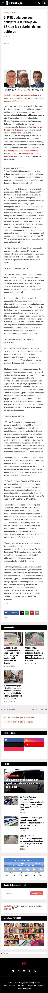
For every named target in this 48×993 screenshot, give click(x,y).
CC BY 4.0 (7, 909)
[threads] (34, 754)
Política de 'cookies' (24, 989)
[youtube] (34, 744)
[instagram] (34, 740)
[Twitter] (22, 613)
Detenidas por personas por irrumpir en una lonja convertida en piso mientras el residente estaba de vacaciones (32, 822)
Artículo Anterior (8, 709)
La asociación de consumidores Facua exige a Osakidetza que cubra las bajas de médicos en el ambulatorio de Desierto (13, 655)
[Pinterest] (32, 613)
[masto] (14, 754)
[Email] (37, 613)
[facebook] (14, 740)
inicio (10, 983)
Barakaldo (13, 13)
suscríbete (36, 893)
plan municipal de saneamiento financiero (21, 150)
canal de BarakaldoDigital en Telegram (18, 722)
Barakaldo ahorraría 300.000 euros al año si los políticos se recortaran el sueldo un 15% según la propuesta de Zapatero (24, 98)
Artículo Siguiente (39, 709)
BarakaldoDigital (10, 906)
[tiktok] (14, 749)
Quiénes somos (9, 986)
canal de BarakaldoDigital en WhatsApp (19, 718)
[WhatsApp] (27, 613)
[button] (3, 3)
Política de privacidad (36, 986)
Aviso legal (22, 986)
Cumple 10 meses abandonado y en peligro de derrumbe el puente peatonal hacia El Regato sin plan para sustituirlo (34, 654)
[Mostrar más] (6, 617)
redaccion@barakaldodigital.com (27, 983)
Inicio (6, 13)
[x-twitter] (14, 744)
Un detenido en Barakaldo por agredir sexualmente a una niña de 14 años (23, 783)
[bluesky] (34, 749)
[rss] (35, 971)
